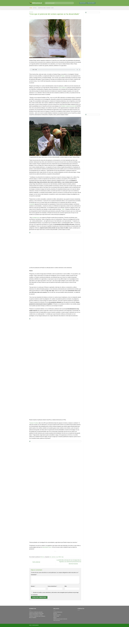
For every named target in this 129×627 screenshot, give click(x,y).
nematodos (32, 204)
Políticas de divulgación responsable (36, 613)
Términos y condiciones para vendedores (37, 616)
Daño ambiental (36, 562)
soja (57, 556)
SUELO (59, 556)
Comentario (34, 574)
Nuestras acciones (57, 614)
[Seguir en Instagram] (97, 2)
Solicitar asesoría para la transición (60, 618)
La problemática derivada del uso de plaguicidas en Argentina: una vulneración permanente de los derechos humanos (69, 561)
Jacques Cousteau (34, 422)
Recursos (55, 613)
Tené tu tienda (56, 616)
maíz (50, 556)
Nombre (33, 586)
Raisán (63, 75)
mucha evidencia (62, 87)
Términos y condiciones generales (36, 612)
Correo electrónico (52, 586)
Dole (63, 209)
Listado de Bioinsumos (57, 612)
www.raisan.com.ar (46, 547)
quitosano (54, 556)
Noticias (42, 556)
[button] (77, 3)
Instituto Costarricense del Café (69, 106)
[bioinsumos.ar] (36, 3)
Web (66, 586)
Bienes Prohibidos (32, 617)
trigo (62, 556)
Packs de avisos (56, 620)
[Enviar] (72, 3)
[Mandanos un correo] (99, 2)
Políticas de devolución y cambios (36, 614)
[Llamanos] (85, 613)
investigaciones (36, 217)
